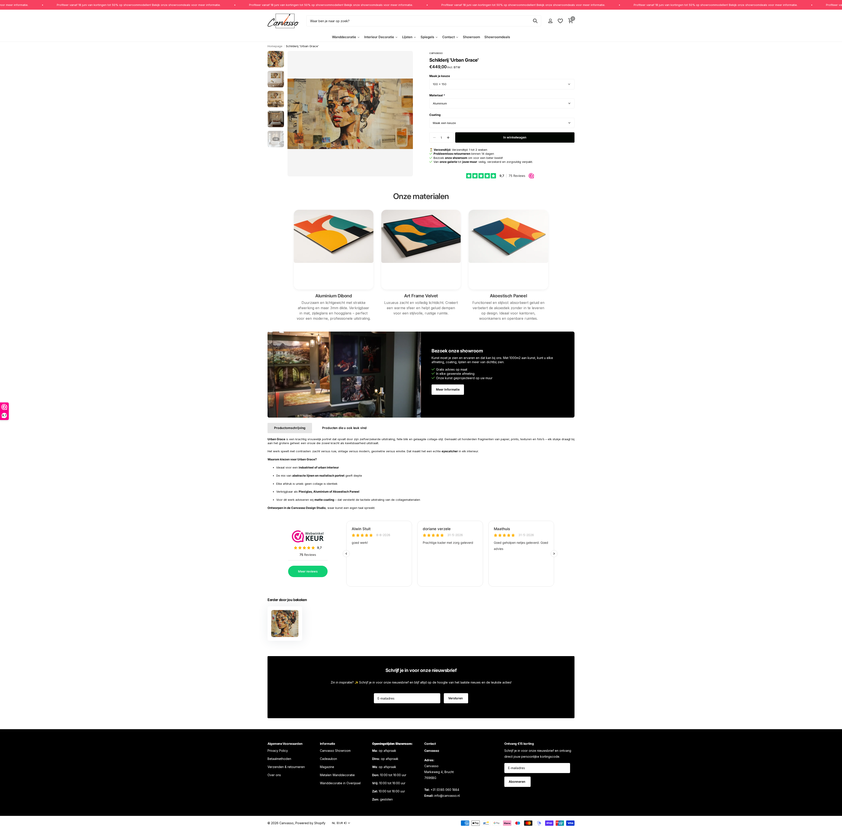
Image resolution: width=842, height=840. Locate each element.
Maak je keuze (439, 76)
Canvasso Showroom (335, 750)
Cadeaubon (328, 759)
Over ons (274, 775)
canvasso (436, 53)
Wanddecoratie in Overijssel (340, 783)
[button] (448, 137)
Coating (435, 115)
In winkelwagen (514, 137)
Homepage (275, 46)
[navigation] (276, 59)
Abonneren (517, 782)
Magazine (327, 767)
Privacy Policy (278, 750)
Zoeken (535, 20)
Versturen (456, 698)
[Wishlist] (560, 21)
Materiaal (437, 95)
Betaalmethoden (279, 759)
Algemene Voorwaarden (285, 743)
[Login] (550, 21)
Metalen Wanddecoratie (337, 775)
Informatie (327, 743)
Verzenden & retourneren (286, 767)
